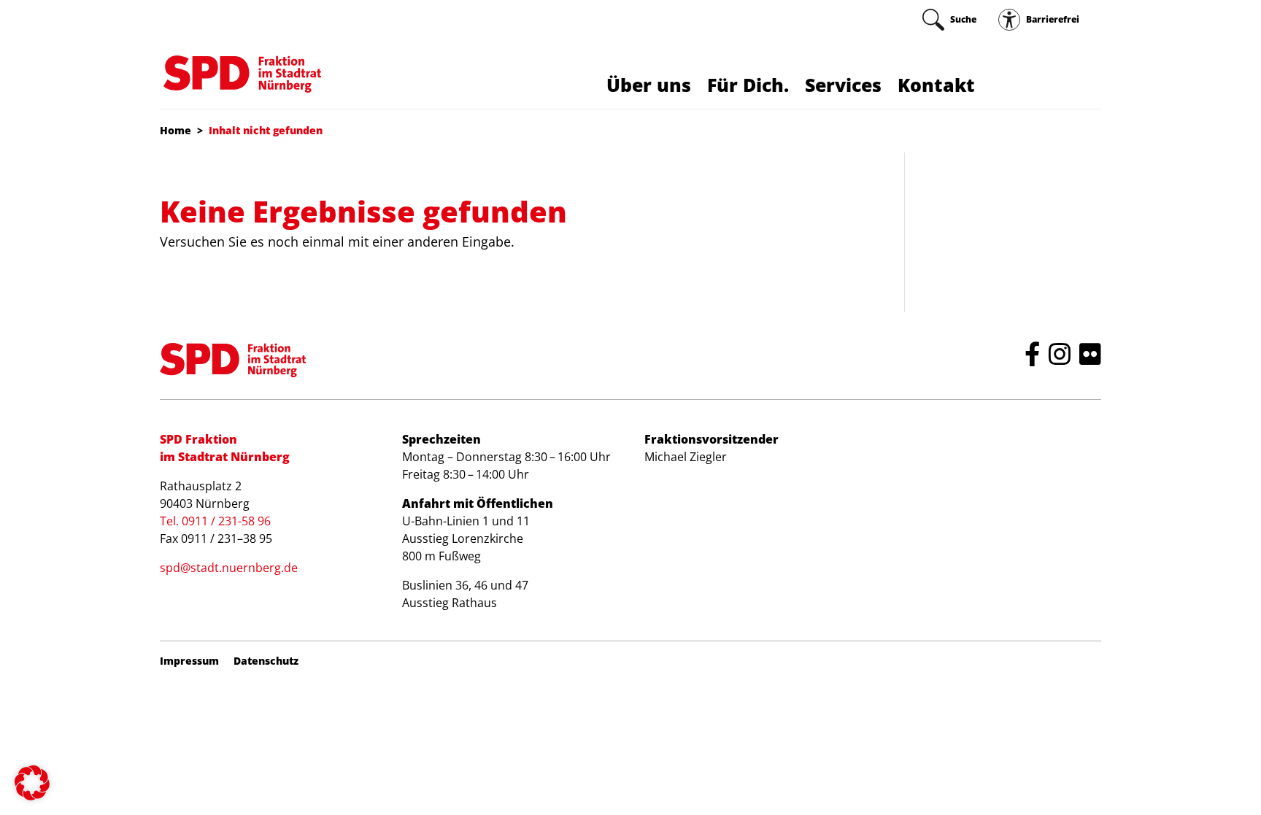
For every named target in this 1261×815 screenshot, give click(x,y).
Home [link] (175, 130)
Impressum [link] (189, 661)
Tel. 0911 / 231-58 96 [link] (215, 521)
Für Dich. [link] (748, 84)
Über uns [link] (648, 84)
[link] (949, 20)
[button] (32, 783)
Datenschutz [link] (266, 661)
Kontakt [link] (936, 84)
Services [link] (843, 84)
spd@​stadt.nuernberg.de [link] (229, 568)
